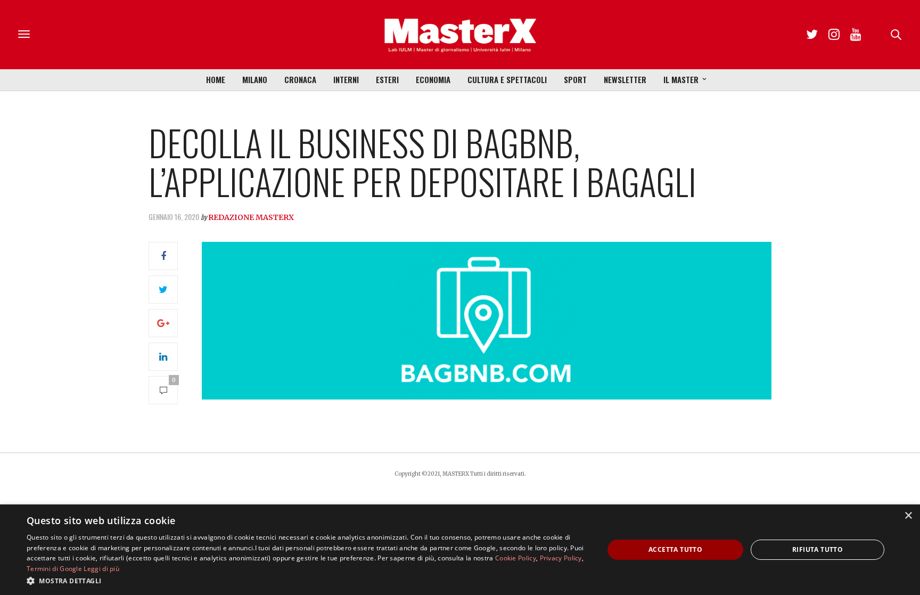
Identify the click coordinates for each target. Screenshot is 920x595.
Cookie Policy (515, 558)
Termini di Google (54, 568)
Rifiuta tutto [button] (817, 549)
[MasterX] (460, 34)
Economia (433, 79)
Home (215, 79)
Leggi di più (101, 568)
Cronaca (300, 79)
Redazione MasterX (251, 217)
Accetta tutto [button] (675, 549)
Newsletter (625, 79)
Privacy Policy (561, 558)
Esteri (387, 79)
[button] (307, 580)
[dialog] (460, 549)
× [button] (908, 516)
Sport (575, 79)
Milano (254, 79)
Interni (346, 79)
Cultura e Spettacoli (507, 79)
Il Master (681, 79)
